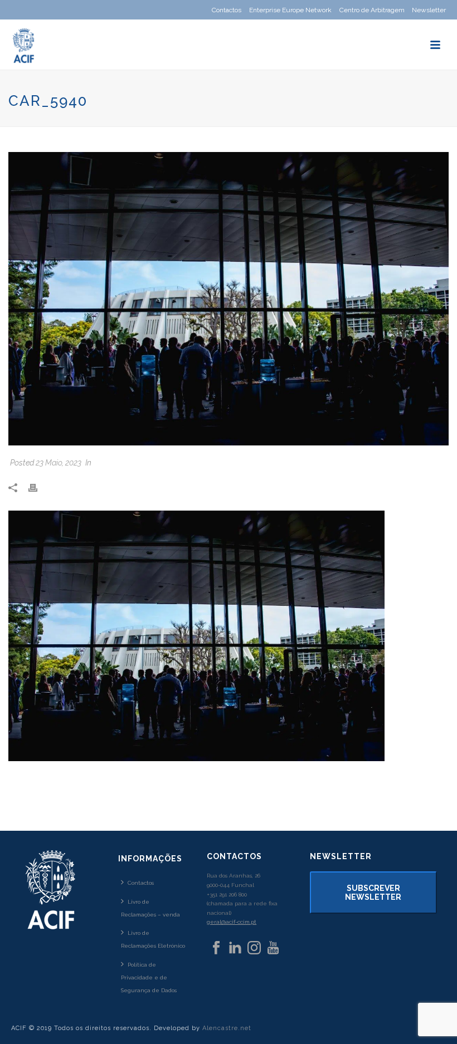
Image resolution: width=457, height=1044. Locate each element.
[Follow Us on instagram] (254, 948)
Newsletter (429, 10)
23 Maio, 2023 (58, 462)
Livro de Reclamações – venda (150, 908)
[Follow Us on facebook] (216, 948)
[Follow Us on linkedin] (235, 948)
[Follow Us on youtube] (273, 948)
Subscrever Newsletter (373, 892)
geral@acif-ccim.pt (231, 922)
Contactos (141, 883)
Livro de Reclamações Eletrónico (153, 939)
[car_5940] (228, 298)
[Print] (38, 487)
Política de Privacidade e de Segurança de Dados (149, 977)
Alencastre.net (226, 1028)
